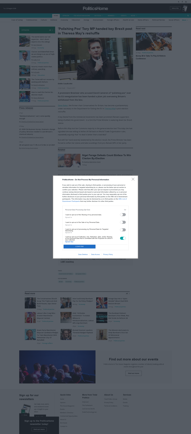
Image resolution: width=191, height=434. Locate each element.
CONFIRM (79, 246)
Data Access (95, 254)
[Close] (134, 180)
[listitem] (95, 210)
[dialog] (95, 217)
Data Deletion (83, 254)
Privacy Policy (108, 254)
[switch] (123, 214)
